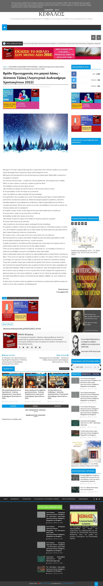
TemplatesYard (45, 583)
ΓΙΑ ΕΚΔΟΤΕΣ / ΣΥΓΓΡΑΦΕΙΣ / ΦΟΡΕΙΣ (46, 499)
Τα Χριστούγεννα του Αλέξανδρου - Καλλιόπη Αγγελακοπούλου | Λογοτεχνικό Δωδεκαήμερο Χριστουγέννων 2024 (58, 394)
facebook (57, 406)
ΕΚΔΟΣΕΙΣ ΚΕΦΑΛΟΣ (36, 32)
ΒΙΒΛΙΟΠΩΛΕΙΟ (20, 32)
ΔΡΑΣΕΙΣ (6, 32)
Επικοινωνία (83, 499)
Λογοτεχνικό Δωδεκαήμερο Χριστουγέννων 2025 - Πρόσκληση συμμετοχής (90, 423)
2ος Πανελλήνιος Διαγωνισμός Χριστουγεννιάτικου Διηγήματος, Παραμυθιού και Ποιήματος (89, 433)
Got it (57, 10)
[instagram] (99, 499)
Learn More (48, 10)
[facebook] (94, 499)
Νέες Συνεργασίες (68, 499)
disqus (35, 406)
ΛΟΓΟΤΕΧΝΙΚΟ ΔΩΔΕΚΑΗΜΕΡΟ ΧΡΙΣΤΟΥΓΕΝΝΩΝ (23, 67)
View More (65, 369)
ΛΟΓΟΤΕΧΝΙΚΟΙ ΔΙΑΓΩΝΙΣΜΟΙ (60, 32)
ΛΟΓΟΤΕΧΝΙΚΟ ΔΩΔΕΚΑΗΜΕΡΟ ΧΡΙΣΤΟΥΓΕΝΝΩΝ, (35, 87)
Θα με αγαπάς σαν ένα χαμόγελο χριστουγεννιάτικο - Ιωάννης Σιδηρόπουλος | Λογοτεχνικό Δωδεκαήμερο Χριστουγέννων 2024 (35, 394)
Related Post (8, 369)
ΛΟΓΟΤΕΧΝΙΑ (8, 37)
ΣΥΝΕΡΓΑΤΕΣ (26, 499)
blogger (13, 406)
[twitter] (96, 499)
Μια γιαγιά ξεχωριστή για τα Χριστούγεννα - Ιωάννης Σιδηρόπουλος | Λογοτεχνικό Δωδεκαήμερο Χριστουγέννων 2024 (12, 394)
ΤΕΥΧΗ (78, 32)
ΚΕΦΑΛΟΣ (51, 14)
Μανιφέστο (15, 499)
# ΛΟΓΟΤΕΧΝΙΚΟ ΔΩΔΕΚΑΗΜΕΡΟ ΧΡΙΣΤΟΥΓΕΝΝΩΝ (23, 298)
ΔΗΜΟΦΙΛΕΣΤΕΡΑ (86, 374)
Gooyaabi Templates (67, 583)
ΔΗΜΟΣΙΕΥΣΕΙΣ (76, 374)
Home (5, 67)
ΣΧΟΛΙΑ (96, 374)
